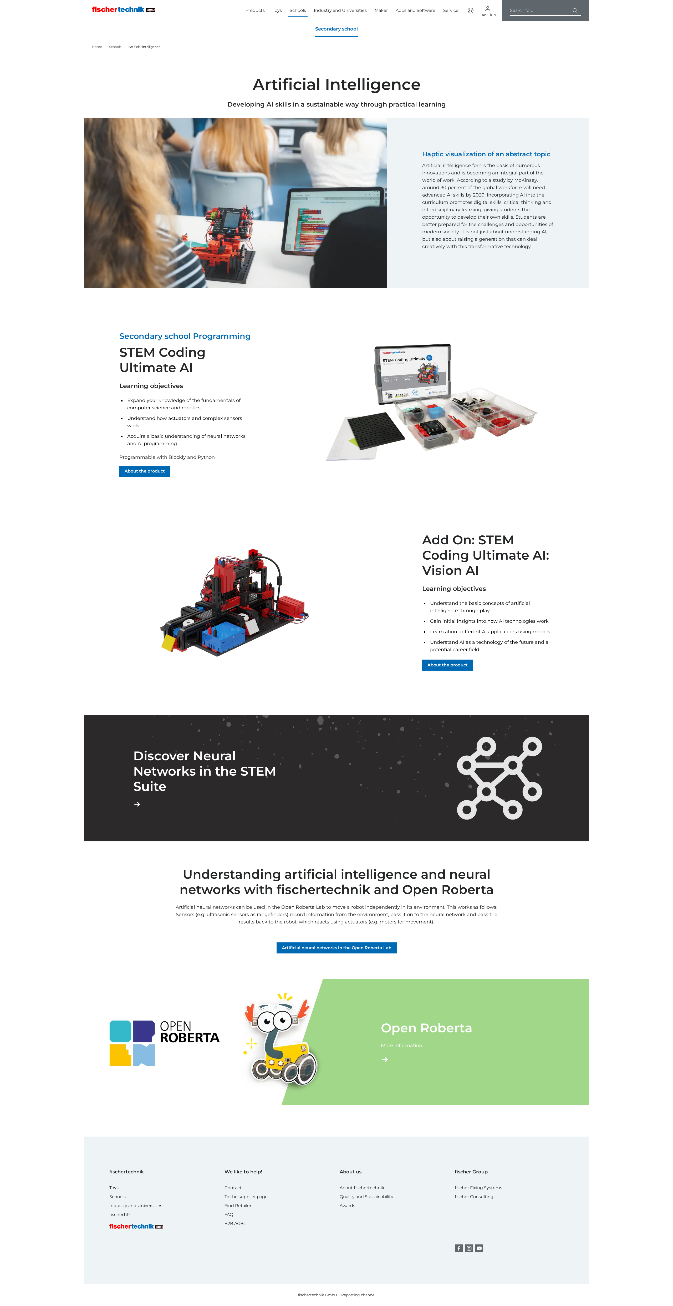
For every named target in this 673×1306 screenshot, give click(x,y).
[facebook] (459, 1248)
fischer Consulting (474, 1196)
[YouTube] (479, 1248)
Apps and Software (415, 10)
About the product (145, 471)
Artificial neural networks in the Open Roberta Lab (336, 947)
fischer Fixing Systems (478, 1187)
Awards (347, 1205)
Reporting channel (358, 1295)
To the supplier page (246, 1196)
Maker (381, 10)
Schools (298, 10)
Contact (233, 1187)
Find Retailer (238, 1205)
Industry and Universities (340, 10)
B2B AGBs (235, 1223)
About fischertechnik (362, 1187)
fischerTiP (119, 1214)
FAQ (229, 1214)
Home (97, 47)
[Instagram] (469, 1248)
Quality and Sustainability (366, 1196)
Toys (277, 10)
